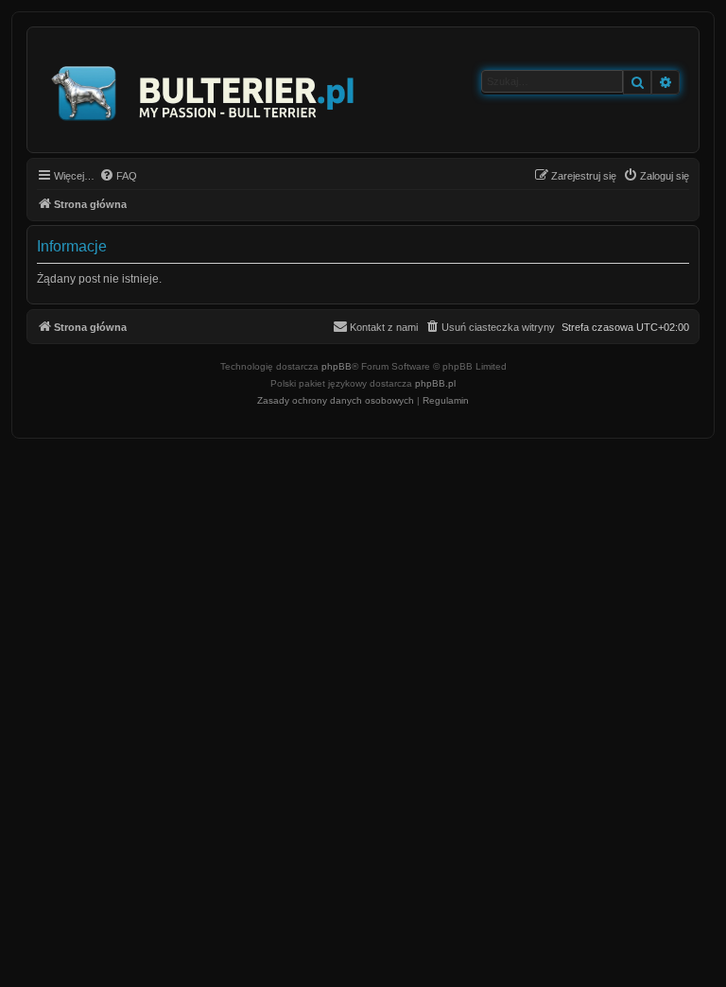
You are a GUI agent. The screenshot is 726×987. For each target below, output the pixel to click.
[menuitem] (118, 175)
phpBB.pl (435, 383)
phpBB (336, 366)
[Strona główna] (204, 90)
